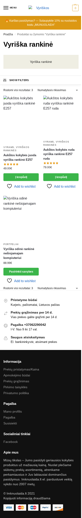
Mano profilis (12, 411)
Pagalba (9, 417)
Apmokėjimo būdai (16, 375)
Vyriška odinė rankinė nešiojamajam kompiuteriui (18, 253)
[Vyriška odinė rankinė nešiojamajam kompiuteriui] (21, 218)
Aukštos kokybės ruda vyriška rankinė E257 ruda (58, 154)
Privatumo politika (16, 393)
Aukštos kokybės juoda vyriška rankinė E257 (19, 157)
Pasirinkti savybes (21, 271)
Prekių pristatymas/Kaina (21, 369)
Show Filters (19, 80)
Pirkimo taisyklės (15, 387)
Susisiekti (10, 423)
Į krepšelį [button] (21, 177)
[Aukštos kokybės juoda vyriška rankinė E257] (21, 119)
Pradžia (8, 34)
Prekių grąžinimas (16, 381)
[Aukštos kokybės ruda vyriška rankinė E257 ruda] (61, 117)
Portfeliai (11, 244)
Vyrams (8, 147)
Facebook (10, 442)
